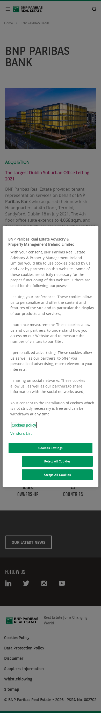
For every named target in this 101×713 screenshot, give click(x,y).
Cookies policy (24, 425)
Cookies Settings (50, 448)
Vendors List (21, 433)
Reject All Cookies (57, 461)
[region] (51, 356)
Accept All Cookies (57, 475)
